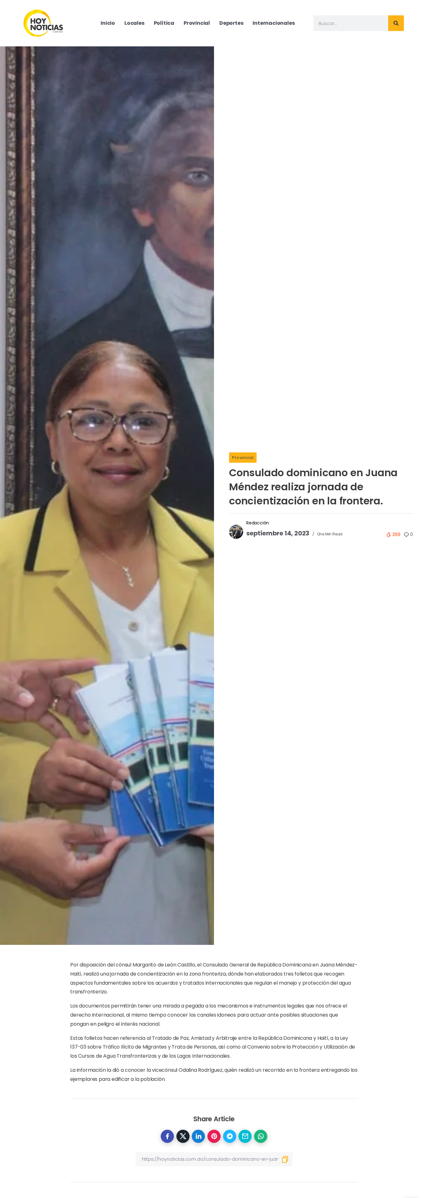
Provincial (242, 457)
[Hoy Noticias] (44, 22)
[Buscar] (396, 23)
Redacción (257, 523)
